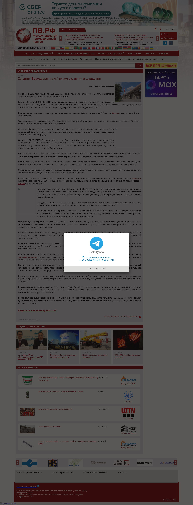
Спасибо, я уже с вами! (96, 268)
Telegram (96, 252)
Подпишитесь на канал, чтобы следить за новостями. (96, 258)
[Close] (129, 232)
